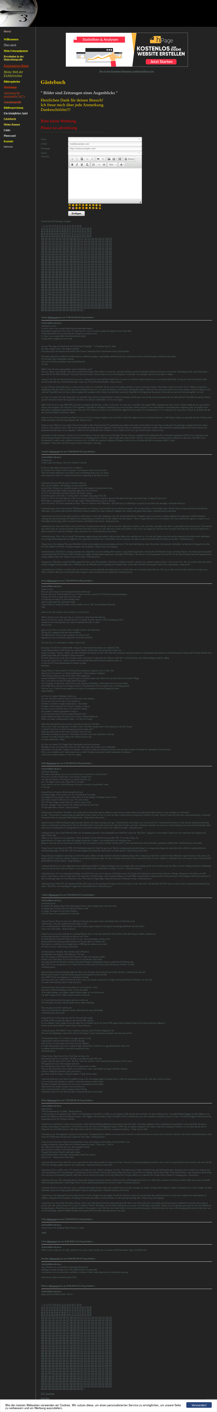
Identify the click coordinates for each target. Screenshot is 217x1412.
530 (78, 292)
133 (88, 241)
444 (56, 282)
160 (42, 246)
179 (110, 246)
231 (81, 254)
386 (63, 274)
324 (56, 267)
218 (106, 251)
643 (53, 307)
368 (71, 272)
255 (95, 256)
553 (88, 294)
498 (106, 287)
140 (42, 244)
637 (103, 305)
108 (71, 239)
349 (74, 269)
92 (73, 236)
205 (60, 251)
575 (95, 297)
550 (78, 294)
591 (81, 300)
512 (85, 289)
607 (67, 302)
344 (56, 269)
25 (55, 228)
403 (53, 277)
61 (45, 233)
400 (42, 277)
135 (95, 241)
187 (67, 249)
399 (110, 274)
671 (81, 310)
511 (81, 289)
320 (42, 267)
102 (49, 239)
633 (88, 305)
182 (49, 249)
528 (71, 292)
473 (88, 284)
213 (88, 251)
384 (56, 274)
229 (74, 254)
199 (110, 249)
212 (85, 251)
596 (99, 300)
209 (74, 251)
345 (60, 269)
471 (81, 284)
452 (85, 282)
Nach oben (45, 1398)
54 (78, 231)
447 (67, 282)
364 (56, 272)
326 (63, 267)
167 (67, 246)
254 (92, 256)
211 (81, 251)
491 (81, 287)
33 (75, 228)
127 (67, 241)
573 (88, 297)
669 (74, 310)
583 (53, 300)
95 (80, 236)
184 (56, 249)
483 (53, 287)
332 (85, 267)
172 (85, 246)
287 (67, 261)
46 (57, 231)
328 (71, 267)
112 (85, 239)
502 (49, 289)
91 (70, 236)
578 (106, 297)
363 (53, 272)
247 (67, 256)
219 (110, 251)
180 (42, 249)
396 (99, 274)
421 (46, 279)
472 (85, 284)
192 (85, 249)
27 (60, 228)
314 (92, 264)
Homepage (53, 317)
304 (56, 264)
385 (60, 274)
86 (57, 236)
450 (78, 282)
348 (71, 269)
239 (110, 254)
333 (88, 267)
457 (103, 282)
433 (88, 279)
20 (42, 228)
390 (78, 274)
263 (53, 259)
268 (71, 259)
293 (88, 261)
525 (60, 292)
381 (46, 274)
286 (63, 261)
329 (74, 267)
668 (71, 310)
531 (81, 292)
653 (88, 307)
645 (60, 307)
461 (46, 284)
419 (110, 277)
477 (103, 284)
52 (73, 231)
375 (95, 272)
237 (103, 254)
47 (60, 231)
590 (78, 300)
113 (88, 239)
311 (81, 264)
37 (85, 228)
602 (49, 302)
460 (42, 284)
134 (92, 241)
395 (95, 274)
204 (56, 251)
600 (42, 302)
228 (71, 254)
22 (47, 228)
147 (67, 244)
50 (67, 231)
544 (56, 294)
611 (81, 302)
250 (78, 256)
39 (90, 228)
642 (49, 307)
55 (80, 231)
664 (56, 310)
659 (110, 307)
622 (49, 305)
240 (42, 256)
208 (71, 251)
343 (53, 269)
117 (103, 239)
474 (92, 284)
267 (67, 259)
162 (49, 246)
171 (81, 246)
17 (75, 226)
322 (49, 267)
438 (106, 279)
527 (67, 292)
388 (71, 274)
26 (57, 228)
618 (106, 302)
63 (50, 233)
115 (95, 239)
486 (63, 287)
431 (81, 279)
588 (71, 300)
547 (67, 294)
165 (60, 246)
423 (53, 279)
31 (70, 228)
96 (83, 236)
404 (56, 277)
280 (42, 261)
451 (81, 282)
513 (88, 289)
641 (46, 307)
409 (74, 277)
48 (62, 231)
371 (81, 272)
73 (75, 233)
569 (74, 297)
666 (63, 310)
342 (49, 269)
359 (110, 269)
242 (49, 256)
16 (73, 226)
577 (103, 297)
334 (92, 267)
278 (106, 259)
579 (110, 297)
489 (74, 287)
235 (95, 254)
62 (47, 233)
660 (42, 310)
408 (71, 277)
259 (110, 256)
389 (74, 274)
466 (63, 284)
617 (103, 302)
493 (88, 287)
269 (74, 259)
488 (71, 287)
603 (53, 302)
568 (71, 297)
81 (45, 236)
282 (49, 261)
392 (85, 274)
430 (78, 279)
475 (95, 284)
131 (81, 241)
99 (90, 236)
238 (106, 254)
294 (92, 261)
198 (106, 249)
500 (42, 289)
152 (85, 244)
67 (60, 233)
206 (63, 251)
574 (92, 297)
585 (60, 300)
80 (42, 236)
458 (106, 282)
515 (95, 289)
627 (67, 305)
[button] (72, 159)
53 (75, 231)
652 (85, 307)
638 (106, 305)
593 (88, 300)
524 (56, 292)
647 (67, 307)
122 (49, 241)
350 (78, 269)
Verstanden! (199, 1405)
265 (60, 259)
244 (56, 256)
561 (46, 297)
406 (63, 277)
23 (50, 228)
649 (74, 307)
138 (106, 241)
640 (42, 307)
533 (88, 292)
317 (103, 264)
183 (53, 249)
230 (78, 254)
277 (103, 259)
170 (78, 246)
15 (70, 226)
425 (60, 279)
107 (67, 239)
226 (63, 254)
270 (78, 259)
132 (85, 241)
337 (103, 267)
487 (67, 287)
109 (74, 239)
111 (81, 239)
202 (49, 251)
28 (62, 228)
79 (90, 233)
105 (60, 239)
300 (42, 264)
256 (99, 256)
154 (92, 244)
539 (110, 292)
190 (78, 249)
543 (53, 294)
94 (78, 236)
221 (46, 254)
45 (55, 231)
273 (88, 259)
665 (60, 310)
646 (63, 307)
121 (46, 241)
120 (42, 241)
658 (106, 307)
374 (92, 272)
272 (85, 259)
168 (71, 246)
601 (46, 302)
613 (88, 302)
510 (78, 289)
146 (63, 244)
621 (46, 305)
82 (47, 236)
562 (49, 297)
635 (95, 305)
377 (103, 272)
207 (67, 251)
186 (63, 249)
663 (53, 310)
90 (67, 236)
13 (65, 226)
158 (106, 244)
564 (56, 297)
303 (53, 264)
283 (53, 261)
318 (106, 264)
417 (103, 277)
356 (99, 269)
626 (63, 305)
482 (49, 287)
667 (67, 310)
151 (81, 244)
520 (42, 292)
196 (99, 249)
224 (56, 254)
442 (49, 282)
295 (95, 261)
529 (74, 292)
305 (60, 264)
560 (42, 297)
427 (67, 279)
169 (74, 246)
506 (63, 289)
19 (80, 226)
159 (110, 244)
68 (62, 233)
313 (88, 264)
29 (65, 228)
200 (42, 251)
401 (46, 277)
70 (67, 233)
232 (85, 254)
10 (57, 226)
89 (65, 236)
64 (52, 233)
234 (92, 254)
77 (85, 233)
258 (106, 256)
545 (60, 294)
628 (71, 305)
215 (95, 251)
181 (46, 249)
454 (92, 282)
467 (67, 284)
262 (49, 259)
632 (85, 305)
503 (53, 289)
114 (92, 239)
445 (60, 282)
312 (85, 264)
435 (95, 279)
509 (74, 289)
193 (88, 249)
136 (99, 241)
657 (103, 307)
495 (95, 287)
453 (88, 282)
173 (88, 246)
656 (99, 307)
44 (52, 231)
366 (63, 272)
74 (78, 233)
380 (42, 274)
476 (99, 284)
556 (99, 294)
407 (67, 277)
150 (78, 244)
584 (56, 300)
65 (55, 233)
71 (70, 233)
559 (110, 294)
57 (85, 231)
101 (46, 239)
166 (63, 246)
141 (46, 244)
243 (53, 256)
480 (42, 287)
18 (78, 226)
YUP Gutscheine (47, 1393)
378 (106, 272)
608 (71, 302)
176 (99, 246)
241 (46, 256)
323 (53, 267)
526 (63, 292)
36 (83, 228)
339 (110, 267)
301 (46, 264)
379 (110, 272)
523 (53, 292)
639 (110, 305)
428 (71, 279)
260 (42, 259)
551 (81, 294)
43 (50, 231)
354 (92, 269)
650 (78, 307)
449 (74, 282)
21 (45, 228)
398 (106, 274)
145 (60, 244)
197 (103, 249)
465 (60, 284)
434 (92, 279)
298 (106, 261)
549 (74, 294)
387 (67, 274)
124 (56, 241)
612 (85, 302)
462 (49, 284)
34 (78, 228)
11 (60, 226)
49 (65, 231)
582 (49, 300)
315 (95, 264)
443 (53, 282)
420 (42, 279)
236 (99, 254)
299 (110, 261)
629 (74, 305)
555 (95, 294)
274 (92, 259)
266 (63, 259)
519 (110, 289)
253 (88, 256)
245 (60, 256)
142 (49, 244)
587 (67, 300)
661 (46, 310)
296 (99, 261)
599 (110, 300)
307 (67, 264)
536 (99, 292)
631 (81, 305)
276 (99, 259)
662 (49, 310)
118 (106, 239)
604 (56, 302)
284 (56, 261)
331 (81, 267)
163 (53, 246)
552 (85, 294)
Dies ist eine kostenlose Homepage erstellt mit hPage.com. (126, 71)
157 (103, 244)
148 (71, 244)
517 (103, 289)
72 (73, 233)
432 (85, 279)
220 (42, 254)
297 (103, 261)
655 (95, 307)
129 (74, 241)
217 (103, 251)
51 (70, 231)
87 (60, 236)
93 (75, 236)
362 (49, 272)
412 (85, 277)
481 (46, 287)
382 (49, 274)
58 (88, 231)
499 (110, 287)
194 (92, 249)
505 (60, 289)
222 (49, 254)
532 (85, 292)
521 (46, 292)
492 (85, 287)
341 (46, 269)
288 (71, 261)
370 (78, 272)
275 (95, 259)
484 (56, 287)
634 (92, 305)
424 (56, 279)
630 (78, 305)
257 (103, 256)
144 (56, 244)
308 (71, 264)
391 (81, 274)
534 (92, 292)
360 (42, 272)
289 (74, 261)
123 (53, 241)
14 (68, 226)
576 (99, 297)
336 (99, 267)
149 (74, 244)
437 (103, 279)
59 (90, 231)
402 (49, 277)
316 (99, 264)
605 (60, 302)
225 (60, 254)
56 (83, 231)
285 (60, 261)
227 (67, 254)
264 (56, 259)
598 (106, 300)
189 (74, 249)
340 (42, 269)
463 (53, 284)
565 (60, 297)
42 (47, 231)
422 (49, 279)
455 (95, 282)
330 (78, 267)
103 (53, 239)
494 (92, 287)
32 (73, 228)
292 (85, 261)
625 (60, 305)
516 (99, 289)
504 (56, 289)
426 (63, 279)
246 (63, 256)
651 (81, 307)
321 (46, 267)
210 (78, 251)
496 (99, 287)
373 (88, 272)
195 (95, 249)
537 (103, 292)
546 (63, 294)
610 (78, 302)
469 (74, 284)
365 (60, 272)
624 (56, 305)
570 (78, 297)
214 (92, 251)
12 (63, 226)
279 (110, 259)
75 (80, 233)
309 (74, 264)
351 (81, 269)
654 (92, 307)
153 (88, 244)
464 (56, 284)
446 (63, 282)
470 (78, 284)
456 (99, 282)
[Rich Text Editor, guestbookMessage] (105, 183)
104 (56, 239)
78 (88, 233)
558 (106, 294)
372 (85, 272)
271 (81, 259)
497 (103, 287)
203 (53, 251)
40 (42, 231)
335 (95, 267)
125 (60, 241)
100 (42, 239)
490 (78, 287)
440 (42, 282)
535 (95, 292)
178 (106, 246)
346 (63, 269)
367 (67, 272)
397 (103, 274)
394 (92, 274)
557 (103, 294)
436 (99, 279)
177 (103, 246)
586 (63, 300)
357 (103, 269)
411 (81, 277)
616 (99, 302)
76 (83, 233)
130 (78, 241)
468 (71, 284)
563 (53, 297)
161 (46, 246)
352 (85, 269)
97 (85, 236)
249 (74, 256)
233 (88, 254)
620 (42, 305)
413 (88, 277)
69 (65, 233)
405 (60, 277)
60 (42, 233)
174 (92, 246)
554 (92, 294)
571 (81, 297)
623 (53, 305)
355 (95, 269)
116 (99, 239)
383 (53, 274)
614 (92, 302)
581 (46, 300)
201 (46, 251)
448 (71, 282)
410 (78, 277)
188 (71, 249)
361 (46, 272)
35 (80, 228)
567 (67, 297)
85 (55, 236)
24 (52, 228)
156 (99, 244)
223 (53, 254)
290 (78, 261)
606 (63, 302)
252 (85, 256)
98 (88, 236)
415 (95, 277)
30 (67, 228)
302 (49, 264)
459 (110, 282)
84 (52, 236)
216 (99, 251)
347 (67, 269)
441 (46, 282)
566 (63, 297)
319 (110, 264)
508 (71, 289)
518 (106, 289)
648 (71, 307)
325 (60, 267)
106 (63, 239)
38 (88, 228)
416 (99, 277)
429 (74, 279)
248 (71, 256)
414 (92, 277)
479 (110, 284)
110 (78, 239)
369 (74, 272)
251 (81, 256)
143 (53, 244)
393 (88, 274)
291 (81, 261)
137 (103, 241)
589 (74, 300)
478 (106, 284)
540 (42, 294)
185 (60, 249)
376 (99, 272)
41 (45, 231)
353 (88, 269)
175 (95, 246)
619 (110, 302)
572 (85, 297)
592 (85, 300)
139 (110, 241)
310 (78, 264)
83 (50, 236)
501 (46, 289)
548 (71, 294)
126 (63, 241)
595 (95, 300)
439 (110, 279)
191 (81, 249)
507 (67, 289)
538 (106, 292)
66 (57, 233)
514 (92, 289)
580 (42, 300)
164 (56, 246)
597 (103, 300)
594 (92, 300)
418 (106, 277)
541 (46, 294)
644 (56, 307)
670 (78, 310)
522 (49, 292)
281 (46, 261)
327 (67, 267)
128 (71, 241)
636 (99, 305)
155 (95, 244)
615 (95, 302)
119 (110, 239)
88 (62, 236)
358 (106, 269)
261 (46, 259)
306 (63, 264)
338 (106, 267)
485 (60, 287)
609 (74, 302)
